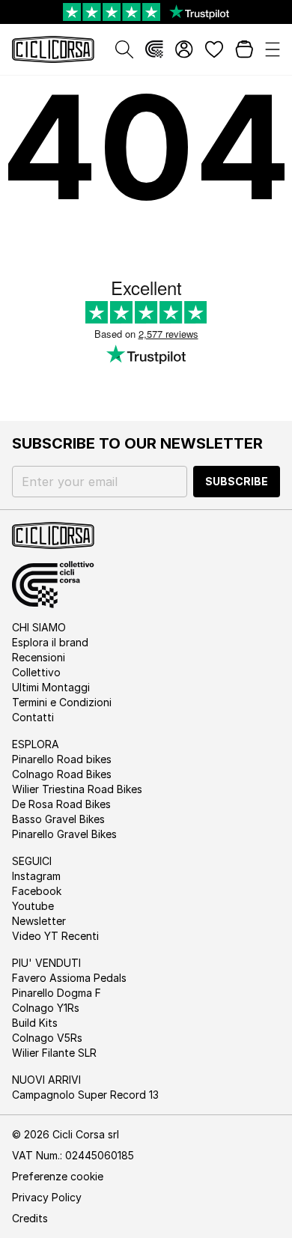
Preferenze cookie (57, 1176)
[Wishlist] (214, 49)
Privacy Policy (47, 1197)
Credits (30, 1218)
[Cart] (244, 49)
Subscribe (236, 481)
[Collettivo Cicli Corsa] (154, 49)
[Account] (184, 49)
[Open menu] (272, 49)
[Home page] (53, 49)
